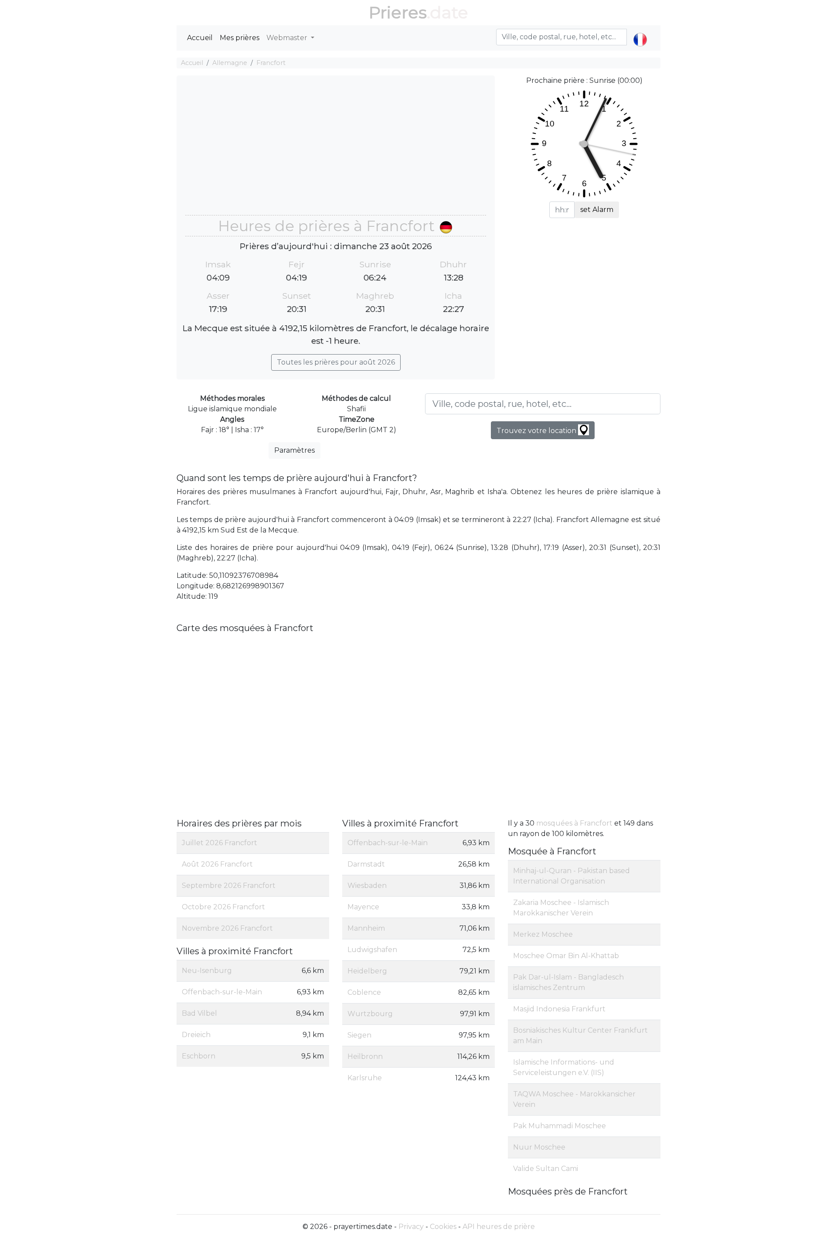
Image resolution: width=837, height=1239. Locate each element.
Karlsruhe (364, 1078)
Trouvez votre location (537, 431)
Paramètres (294, 450)
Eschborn (198, 1056)
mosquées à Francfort (574, 823)
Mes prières (239, 38)
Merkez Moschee (543, 934)
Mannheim (366, 928)
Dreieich (196, 1035)
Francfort (271, 63)
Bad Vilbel (199, 1013)
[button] (640, 32)
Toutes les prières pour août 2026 (336, 362)
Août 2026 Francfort (217, 864)
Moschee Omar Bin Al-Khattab (566, 956)
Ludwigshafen (372, 949)
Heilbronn (365, 1056)
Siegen (359, 1035)
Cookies (443, 1226)
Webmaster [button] (287, 38)
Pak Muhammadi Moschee (559, 1126)
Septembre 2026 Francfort (229, 885)
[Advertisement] (335, 150)
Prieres (398, 12)
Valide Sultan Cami (545, 1168)
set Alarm (596, 209)
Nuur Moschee (539, 1147)
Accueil (200, 38)
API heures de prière (499, 1226)
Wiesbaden (367, 885)
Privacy (411, 1226)
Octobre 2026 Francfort (223, 907)
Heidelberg (367, 971)
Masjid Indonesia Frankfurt (559, 1009)
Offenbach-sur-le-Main (222, 992)
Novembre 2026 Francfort (227, 928)
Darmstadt (366, 864)
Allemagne (229, 63)
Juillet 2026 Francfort (219, 843)
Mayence (363, 907)
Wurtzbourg (370, 1014)
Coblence (364, 992)
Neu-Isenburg (207, 970)
